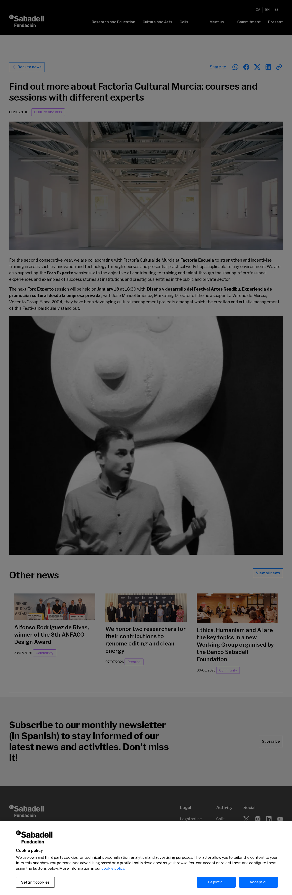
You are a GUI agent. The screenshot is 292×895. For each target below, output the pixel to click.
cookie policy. (113, 868)
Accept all (258, 882)
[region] (146, 858)
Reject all (216, 882)
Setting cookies (35, 882)
